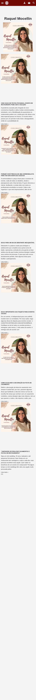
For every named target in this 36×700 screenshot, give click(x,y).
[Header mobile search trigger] (33, 3)
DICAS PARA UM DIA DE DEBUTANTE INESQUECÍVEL (17, 242)
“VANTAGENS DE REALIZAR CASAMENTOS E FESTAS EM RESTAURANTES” (15, 452)
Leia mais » (4, 124)
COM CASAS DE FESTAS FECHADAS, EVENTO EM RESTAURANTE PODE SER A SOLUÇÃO (17, 104)
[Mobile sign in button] (24, 3)
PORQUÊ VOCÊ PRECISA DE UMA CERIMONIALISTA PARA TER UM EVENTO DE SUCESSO (17, 174)
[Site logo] (7, 3)
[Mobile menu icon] (2, 3)
